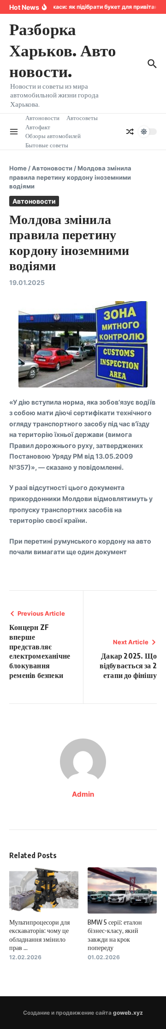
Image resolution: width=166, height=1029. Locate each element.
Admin (83, 794)
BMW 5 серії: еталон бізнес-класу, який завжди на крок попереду (115, 934)
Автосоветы (82, 117)
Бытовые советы (46, 145)
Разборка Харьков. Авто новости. (62, 49)
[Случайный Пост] (130, 131)
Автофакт (37, 127)
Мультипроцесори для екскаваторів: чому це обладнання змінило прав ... (39, 934)
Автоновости (42, 117)
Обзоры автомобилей (53, 135)
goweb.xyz (128, 1012)
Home (18, 168)
